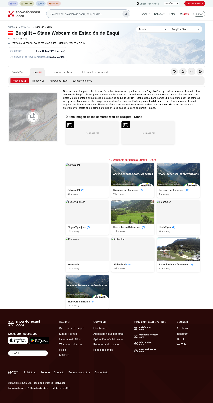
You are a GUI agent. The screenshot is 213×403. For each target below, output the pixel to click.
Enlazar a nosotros (79, 372)
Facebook (182, 328)
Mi (184, 13)
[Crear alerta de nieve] (183, 71)
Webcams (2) (19, 80)
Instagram (182, 334)
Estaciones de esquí (71, 328)
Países (11, 27)
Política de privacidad (37, 388)
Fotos (172, 13)
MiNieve (64, 355)
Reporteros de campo (106, 344)
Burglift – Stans (44, 27)
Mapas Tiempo (68, 334)
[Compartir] (191, 71)
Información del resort (95, 72)
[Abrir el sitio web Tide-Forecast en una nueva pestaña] (41, 3)
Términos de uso (16, 388)
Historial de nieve (62, 72)
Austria (25, 27)
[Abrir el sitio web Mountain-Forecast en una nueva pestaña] (26, 3)
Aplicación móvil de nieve (108, 339)
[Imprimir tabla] (200, 71)
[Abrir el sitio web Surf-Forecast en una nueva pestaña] (13, 3)
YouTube (182, 344)
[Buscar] (125, 13)
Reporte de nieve (58, 80)
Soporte (45, 372)
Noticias (158, 13)
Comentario (101, 372)
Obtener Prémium (195, 3)
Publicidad (30, 372)
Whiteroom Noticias (70, 344)
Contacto (59, 372)
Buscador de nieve (82, 80)
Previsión (17, 72)
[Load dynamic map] (33, 117)
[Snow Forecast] (23, 13)
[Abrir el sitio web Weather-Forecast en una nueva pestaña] (54, 3)
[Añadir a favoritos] (174, 71)
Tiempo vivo (38, 80)
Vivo (35, 72)
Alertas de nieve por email (108, 334)
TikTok (181, 339)
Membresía (99, 328)
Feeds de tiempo (103, 350)
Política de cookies (61, 388)
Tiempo (143, 13)
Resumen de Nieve (70, 339)
